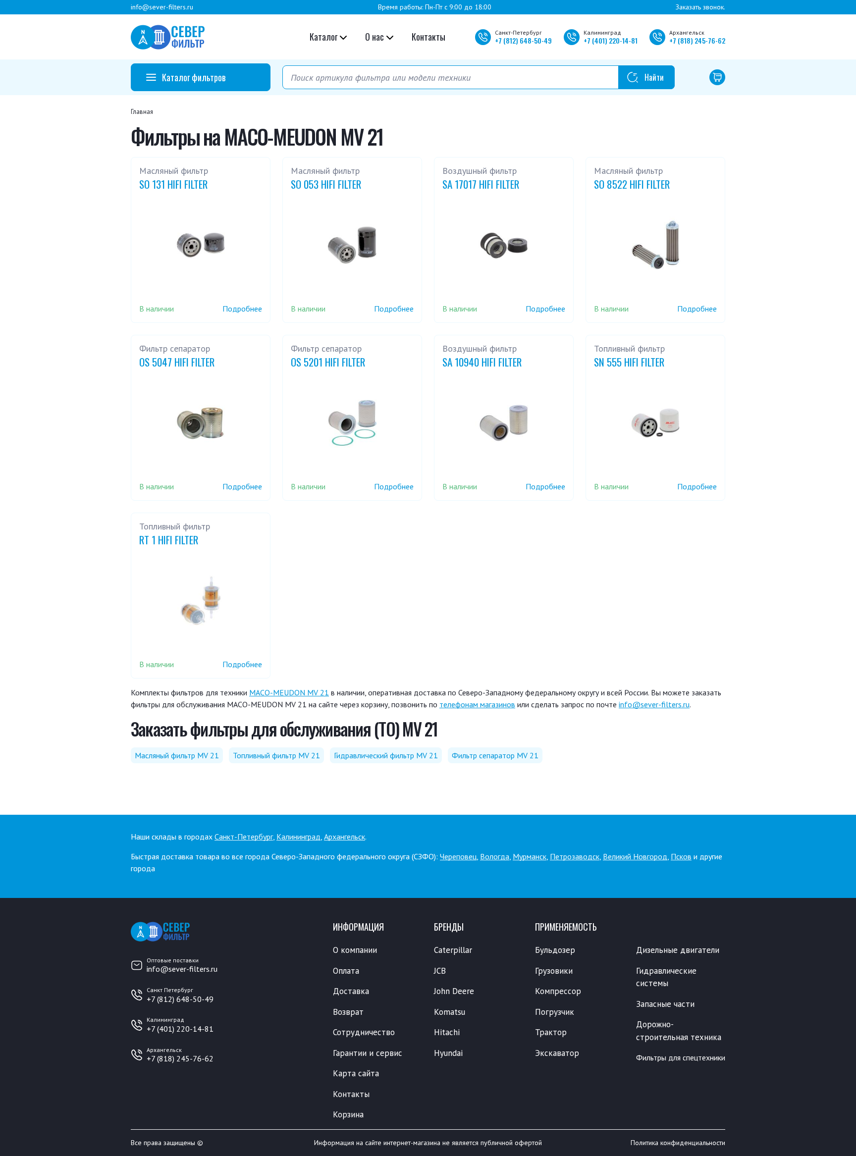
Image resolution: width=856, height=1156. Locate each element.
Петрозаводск (574, 856)
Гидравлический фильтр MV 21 (386, 755)
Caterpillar (453, 950)
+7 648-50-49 (523, 40)
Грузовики (554, 970)
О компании (355, 950)
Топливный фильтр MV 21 (276, 755)
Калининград (298, 836)
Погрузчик (554, 1011)
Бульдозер (555, 950)
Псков (681, 856)
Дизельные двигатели (677, 950)
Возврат (348, 1011)
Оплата (346, 970)
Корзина (348, 1114)
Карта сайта (356, 1073)
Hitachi (447, 1032)
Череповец (458, 856)
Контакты (428, 36)
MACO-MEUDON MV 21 (289, 692)
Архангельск (344, 836)
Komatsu (449, 1011)
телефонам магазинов (477, 704)
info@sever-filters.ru (162, 6)
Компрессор (558, 991)
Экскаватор (557, 1053)
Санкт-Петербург (243, 836)
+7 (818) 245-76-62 (180, 1058)
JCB (440, 970)
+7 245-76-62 (697, 40)
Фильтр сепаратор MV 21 (495, 755)
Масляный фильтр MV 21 (177, 755)
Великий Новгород (635, 856)
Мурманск (529, 856)
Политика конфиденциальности (678, 1142)
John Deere (454, 991)
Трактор (551, 1032)
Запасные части (665, 1003)
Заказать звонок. (700, 6)
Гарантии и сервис (367, 1053)
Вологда (494, 856)
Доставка (351, 991)
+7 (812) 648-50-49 (180, 999)
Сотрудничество (364, 1032)
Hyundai (448, 1053)
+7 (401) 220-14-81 (180, 1029)
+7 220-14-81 (611, 40)
